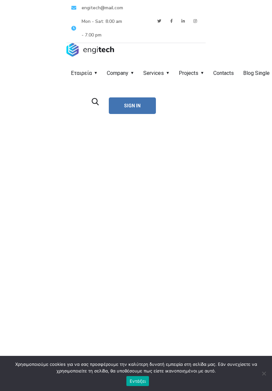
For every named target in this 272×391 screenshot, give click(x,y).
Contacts (223, 73)
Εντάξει (138, 381)
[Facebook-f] (171, 21)
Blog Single (256, 73)
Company (117, 73)
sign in (132, 105)
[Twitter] (159, 21)
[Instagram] (195, 21)
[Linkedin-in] (183, 21)
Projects (188, 73)
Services (153, 73)
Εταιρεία (81, 73)
